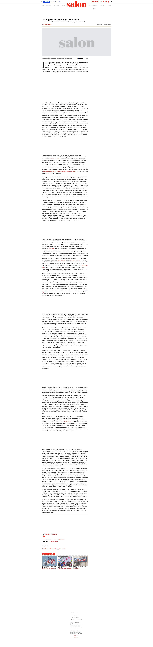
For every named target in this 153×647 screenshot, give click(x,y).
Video (109, 5)
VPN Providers (76, 635)
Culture (56, 5)
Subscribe (46, 1)
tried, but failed (55, 158)
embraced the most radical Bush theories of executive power (59, 171)
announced (66, 103)
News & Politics (46, 5)
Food (63, 5)
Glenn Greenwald (47, 24)
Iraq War (64, 548)
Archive (72, 619)
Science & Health (92, 5)
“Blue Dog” (51, 248)
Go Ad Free (79, 619)
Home (72, 612)
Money (102, 5)
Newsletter (95, 1)
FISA (60, 548)
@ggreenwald (61, 539)
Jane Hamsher (61, 260)
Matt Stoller (67, 421)
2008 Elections (45, 548)
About (78, 612)
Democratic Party (53, 548)
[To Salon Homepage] (76, 4)
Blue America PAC (75, 260)
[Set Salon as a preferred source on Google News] (80, 58)
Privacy (75, 615)
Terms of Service (75, 617)
